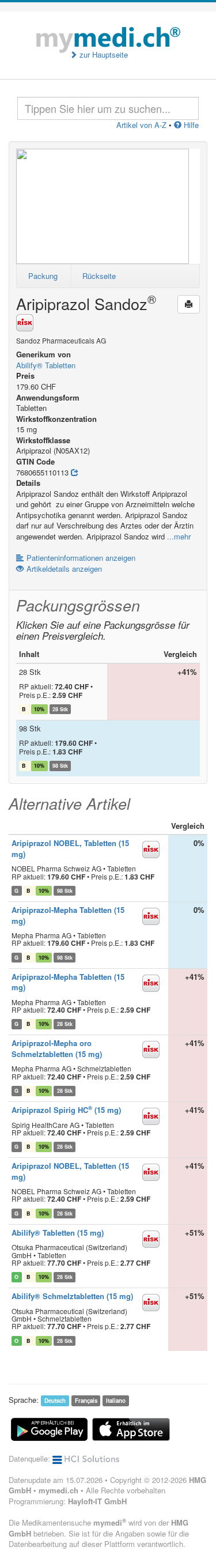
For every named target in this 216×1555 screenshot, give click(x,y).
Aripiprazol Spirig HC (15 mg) (66, 1109)
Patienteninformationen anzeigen (80, 557)
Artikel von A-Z (141, 124)
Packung (43, 275)
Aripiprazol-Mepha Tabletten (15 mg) (68, 915)
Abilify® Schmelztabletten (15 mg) (72, 1295)
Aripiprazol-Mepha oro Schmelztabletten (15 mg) (57, 1048)
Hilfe (190, 124)
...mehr (179, 536)
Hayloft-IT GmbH (97, 1501)
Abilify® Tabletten (45, 365)
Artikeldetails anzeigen (64, 568)
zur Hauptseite (102, 55)
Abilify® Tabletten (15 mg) (58, 1232)
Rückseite (99, 275)
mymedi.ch (58, 1490)
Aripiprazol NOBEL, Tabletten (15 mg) (70, 848)
